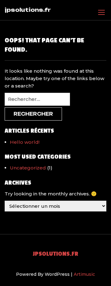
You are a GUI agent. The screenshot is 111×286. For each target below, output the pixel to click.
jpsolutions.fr (28, 9)
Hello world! (24, 142)
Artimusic (84, 274)
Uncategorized (28, 168)
